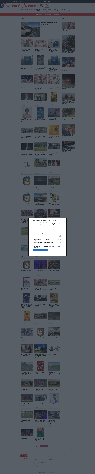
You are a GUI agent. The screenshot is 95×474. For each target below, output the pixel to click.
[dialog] (47, 237)
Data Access (47, 253)
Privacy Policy (53, 253)
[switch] (59, 236)
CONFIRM (40, 250)
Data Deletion (42, 253)
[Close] (65, 220)
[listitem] (47, 233)
